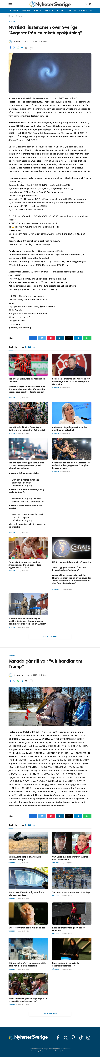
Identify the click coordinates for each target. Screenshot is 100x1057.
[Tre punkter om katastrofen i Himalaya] (71, 878)
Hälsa (60, 11)
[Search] (90, 4)
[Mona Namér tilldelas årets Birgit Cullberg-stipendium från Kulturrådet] (28, 413)
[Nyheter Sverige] (50, 4)
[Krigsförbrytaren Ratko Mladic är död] (28, 913)
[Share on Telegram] (22, 48)
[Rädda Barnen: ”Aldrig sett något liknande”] (71, 913)
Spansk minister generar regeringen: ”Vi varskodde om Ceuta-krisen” (28, 999)
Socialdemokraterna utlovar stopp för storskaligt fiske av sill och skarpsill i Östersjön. (71, 381)
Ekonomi (49, 11)
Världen (26, 11)
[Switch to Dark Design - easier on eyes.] (86, 4)
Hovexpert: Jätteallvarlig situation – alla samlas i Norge (26, 893)
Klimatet (71, 11)
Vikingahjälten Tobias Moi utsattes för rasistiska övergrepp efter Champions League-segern (71, 465)
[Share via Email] (26, 48)
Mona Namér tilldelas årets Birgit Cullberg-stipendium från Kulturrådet (27, 428)
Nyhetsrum (20, 41)
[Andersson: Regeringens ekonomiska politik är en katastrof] (71, 413)
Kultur (83, 11)
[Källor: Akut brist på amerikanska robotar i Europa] (28, 843)
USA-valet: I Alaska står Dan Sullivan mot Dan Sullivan (70, 858)
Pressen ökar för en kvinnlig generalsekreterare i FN (66, 964)
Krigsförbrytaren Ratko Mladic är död (27, 928)
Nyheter (12, 21)
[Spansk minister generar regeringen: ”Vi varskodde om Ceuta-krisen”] (28, 984)
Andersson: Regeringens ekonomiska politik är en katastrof (70, 428)
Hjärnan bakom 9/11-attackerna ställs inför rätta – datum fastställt (27, 964)
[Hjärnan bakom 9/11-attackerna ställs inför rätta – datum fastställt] (28, 949)
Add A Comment (50, 636)
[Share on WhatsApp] (18, 48)
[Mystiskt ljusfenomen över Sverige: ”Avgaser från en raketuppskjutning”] (50, 73)
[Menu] (10, 4)
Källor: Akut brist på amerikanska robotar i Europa (25, 858)
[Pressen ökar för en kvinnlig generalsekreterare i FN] (71, 949)
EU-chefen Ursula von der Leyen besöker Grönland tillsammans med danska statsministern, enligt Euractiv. (27, 621)
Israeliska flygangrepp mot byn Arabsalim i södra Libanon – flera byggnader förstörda (25, 565)
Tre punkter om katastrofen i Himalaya (71, 892)
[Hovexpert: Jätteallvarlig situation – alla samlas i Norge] (28, 878)
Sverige (14, 11)
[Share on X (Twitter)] (14, 48)
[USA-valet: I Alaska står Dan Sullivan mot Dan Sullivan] (71, 843)
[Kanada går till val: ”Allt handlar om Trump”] (50, 706)
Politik (38, 11)
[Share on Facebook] (10, 48)
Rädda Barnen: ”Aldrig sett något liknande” (68, 929)
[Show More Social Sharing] (31, 48)
